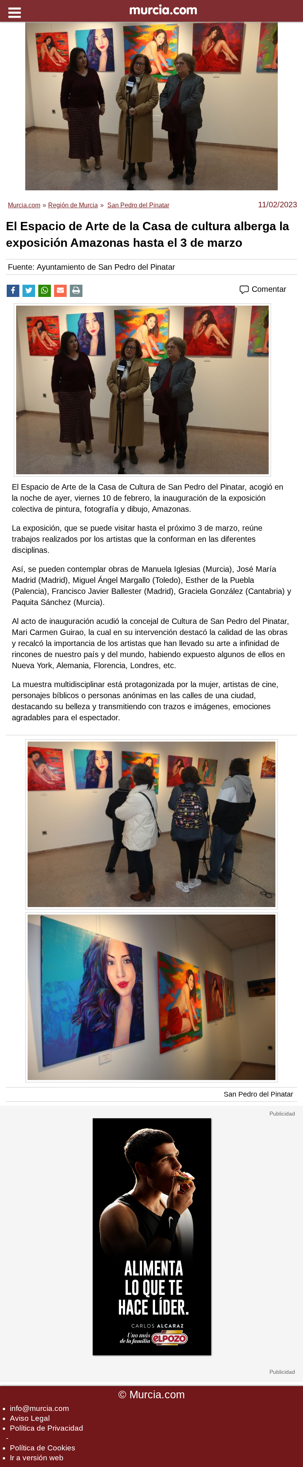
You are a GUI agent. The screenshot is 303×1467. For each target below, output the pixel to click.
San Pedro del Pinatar (258, 1094)
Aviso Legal (30, 1418)
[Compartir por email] (60, 291)
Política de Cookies (42, 1448)
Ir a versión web (37, 1458)
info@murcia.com (39, 1408)
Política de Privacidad (46, 1428)
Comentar (267, 289)
